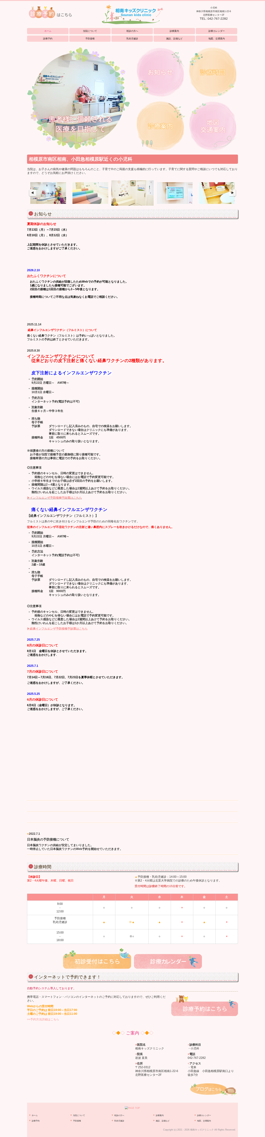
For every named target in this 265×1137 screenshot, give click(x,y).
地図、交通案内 (216, 38)
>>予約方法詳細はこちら (43, 1019)
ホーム (47, 31)
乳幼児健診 (132, 38)
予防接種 (90, 38)
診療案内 (174, 31)
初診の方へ (132, 31)
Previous (32, 193)
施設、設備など (174, 38)
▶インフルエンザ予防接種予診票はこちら (54, 497)
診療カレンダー (216, 31)
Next (232, 193)
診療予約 (47, 38)
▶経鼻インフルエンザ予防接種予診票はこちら (57, 628)
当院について (90, 31)
